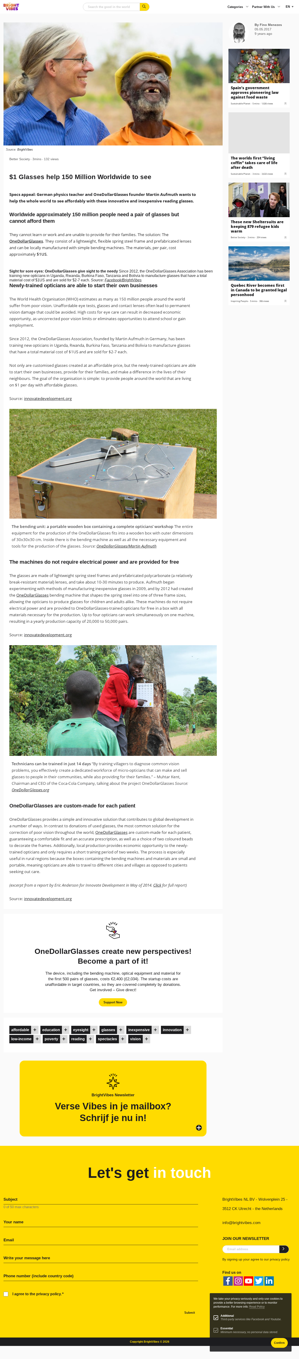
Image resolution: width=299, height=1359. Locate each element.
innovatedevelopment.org (48, 398)
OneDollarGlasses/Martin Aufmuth (126, 546)
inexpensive (139, 1030)
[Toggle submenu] (247, 7)
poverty (51, 1039)
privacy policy (280, 1259)
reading (78, 1039)
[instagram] (238, 1281)
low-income (21, 1039)
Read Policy (257, 1306)
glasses (108, 1030)
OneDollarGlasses (26, 241)
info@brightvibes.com (241, 1223)
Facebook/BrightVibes (123, 280)
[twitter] (258, 1281)
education (51, 1030)
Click (157, 885)
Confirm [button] (279, 1343)
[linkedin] (269, 1281)
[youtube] (248, 1281)
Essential (227, 1328)
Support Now (112, 1002)
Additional (227, 1315)
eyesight (80, 1030)
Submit (189, 1312)
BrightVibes (25, 149)
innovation (172, 1030)
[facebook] (228, 1281)
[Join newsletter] (284, 1249)
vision (135, 1039)
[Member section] (35, 1030)
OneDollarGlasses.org (30, 790)
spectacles (107, 1039)
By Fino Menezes (268, 25)
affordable (20, 1030)
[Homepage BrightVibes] (11, 9)
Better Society (19, 159)
